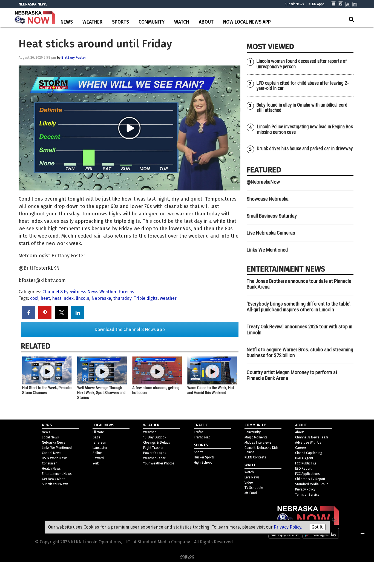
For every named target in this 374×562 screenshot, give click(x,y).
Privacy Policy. (288, 527)
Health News (51, 468)
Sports (120, 22)
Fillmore (98, 432)
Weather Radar (154, 458)
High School (203, 462)
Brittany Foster (73, 57)
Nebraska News (53, 442)
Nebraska (101, 298)
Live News (252, 477)
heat (45, 298)
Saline (97, 453)
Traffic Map (202, 437)
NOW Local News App (247, 22)
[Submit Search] (351, 19)
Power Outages (154, 453)
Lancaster (100, 448)
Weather (92, 22)
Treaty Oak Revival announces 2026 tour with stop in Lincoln (299, 329)
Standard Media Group (312, 484)
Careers (301, 448)
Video (248, 482)
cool (34, 298)
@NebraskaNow (263, 182)
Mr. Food (250, 493)
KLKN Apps (316, 4)
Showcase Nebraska (268, 199)
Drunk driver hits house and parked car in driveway (305, 148)
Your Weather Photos (158, 463)
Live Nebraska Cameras (271, 233)
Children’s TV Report (310, 479)
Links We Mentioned (267, 250)
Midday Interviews (257, 442)
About (206, 22)
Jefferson (99, 442)
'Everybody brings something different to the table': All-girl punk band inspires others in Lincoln (299, 307)
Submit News (294, 4)
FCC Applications (307, 474)
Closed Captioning (308, 453)
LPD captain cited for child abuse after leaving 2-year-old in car (303, 85)
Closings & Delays (156, 442)
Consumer (49, 463)
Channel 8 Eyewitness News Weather (79, 291)
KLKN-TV (35, 17)
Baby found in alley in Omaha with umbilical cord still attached (302, 107)
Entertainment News (57, 474)
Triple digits (146, 298)
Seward (98, 458)
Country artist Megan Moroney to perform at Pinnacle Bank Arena (292, 375)
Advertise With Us (308, 442)
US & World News (55, 458)
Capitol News (51, 453)
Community (152, 22)
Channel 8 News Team (311, 437)
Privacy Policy (305, 489)
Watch (181, 22)
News (67, 22)
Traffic (198, 432)
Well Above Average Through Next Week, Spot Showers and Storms (101, 392)
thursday (122, 298)
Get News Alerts (53, 479)
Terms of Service (307, 495)
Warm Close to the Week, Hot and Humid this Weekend (210, 390)
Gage (96, 437)
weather (168, 298)
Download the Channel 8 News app (129, 329)
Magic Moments (255, 437)
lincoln (82, 298)
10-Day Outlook (154, 437)
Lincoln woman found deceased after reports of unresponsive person (302, 63)
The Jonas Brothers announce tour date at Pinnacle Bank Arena (299, 284)
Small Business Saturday (272, 216)
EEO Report (303, 468)
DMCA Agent (304, 458)
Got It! (318, 527)
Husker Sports (204, 457)
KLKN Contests (255, 457)
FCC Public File (306, 463)
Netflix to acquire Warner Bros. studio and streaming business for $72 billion (300, 352)
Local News (50, 437)
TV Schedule (253, 488)
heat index (63, 298)
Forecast (127, 291)
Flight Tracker (153, 448)
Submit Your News (55, 484)
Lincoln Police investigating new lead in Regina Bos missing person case (305, 129)
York (96, 463)
